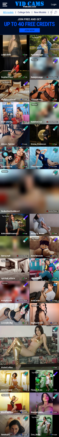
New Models (40, 12)
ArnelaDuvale (37, 256)
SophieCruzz (7, 77)
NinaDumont (6, 166)
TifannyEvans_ (37, 99)
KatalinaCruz (36, 122)
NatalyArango (37, 77)
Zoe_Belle (35, 435)
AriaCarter (35, 301)
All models (8, 12)
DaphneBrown (37, 323)
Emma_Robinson (38, 144)
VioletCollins (7, 367)
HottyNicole (6, 301)
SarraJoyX (5, 256)
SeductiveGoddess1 (10, 211)
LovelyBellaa (7, 323)
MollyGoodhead (8, 99)
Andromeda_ (7, 122)
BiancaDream (37, 412)
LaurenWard (36, 278)
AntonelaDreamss (9, 233)
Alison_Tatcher (8, 144)
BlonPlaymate (7, 412)
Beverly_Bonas (38, 233)
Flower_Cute (36, 390)
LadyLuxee (6, 55)
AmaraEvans (6, 390)
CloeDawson (36, 166)
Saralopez (5, 435)
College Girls (24, 12)
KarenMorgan (37, 55)
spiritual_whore (8, 278)
